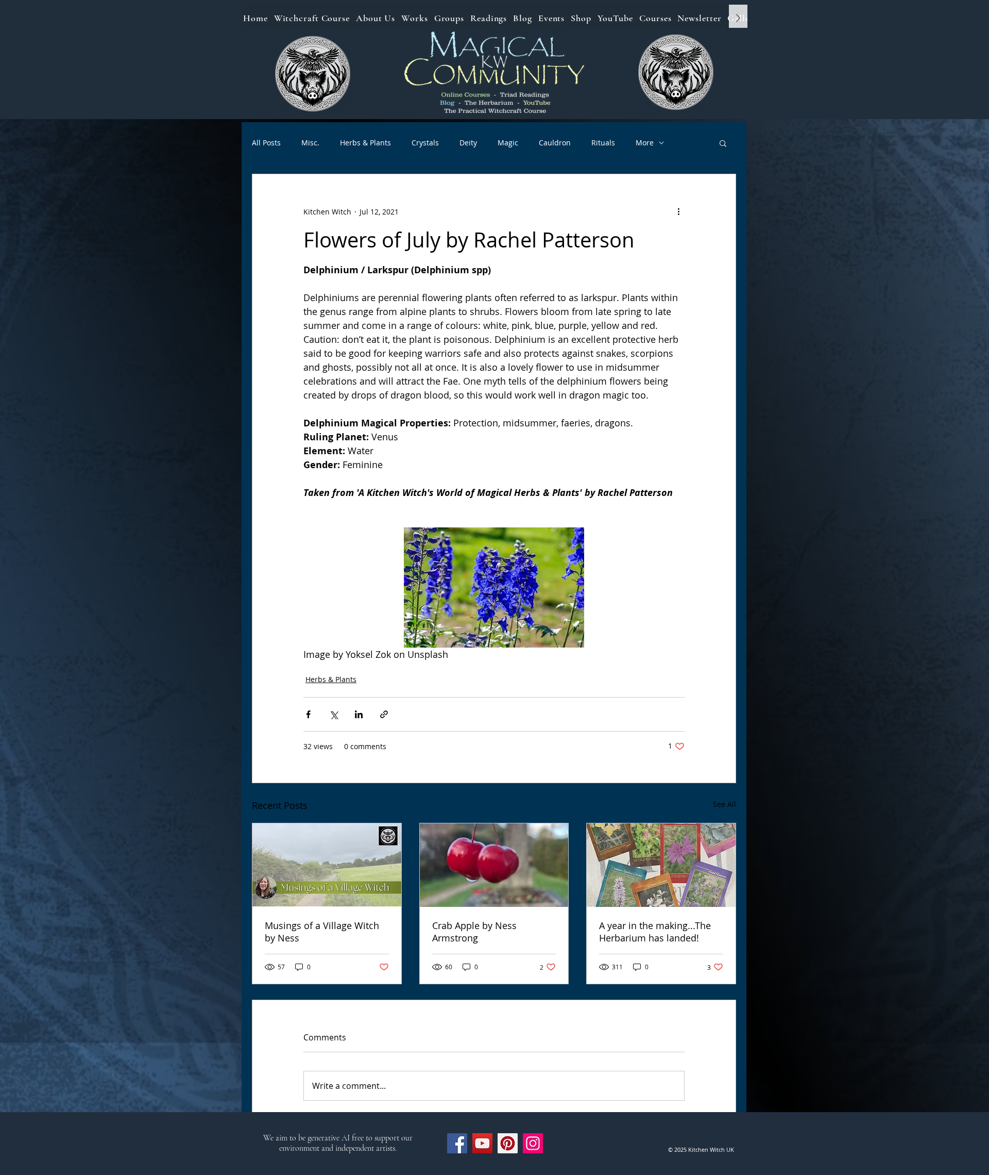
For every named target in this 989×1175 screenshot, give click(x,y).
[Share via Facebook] (308, 714)
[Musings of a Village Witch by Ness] (326, 865)
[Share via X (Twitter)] (333, 714)
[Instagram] (533, 1143)
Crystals (425, 142)
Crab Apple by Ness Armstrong (474, 931)
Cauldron (555, 142)
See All (724, 804)
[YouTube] (482, 1143)
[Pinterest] (508, 1143)
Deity (468, 142)
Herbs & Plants (365, 142)
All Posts (266, 142)
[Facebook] (457, 1143)
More (645, 142)
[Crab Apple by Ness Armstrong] (494, 865)
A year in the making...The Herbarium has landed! (655, 931)
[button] (723, 143)
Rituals (603, 142)
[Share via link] (384, 714)
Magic (508, 142)
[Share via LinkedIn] (359, 714)
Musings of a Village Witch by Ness (322, 931)
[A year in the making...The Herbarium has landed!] (661, 865)
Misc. (310, 142)
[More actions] (678, 211)
